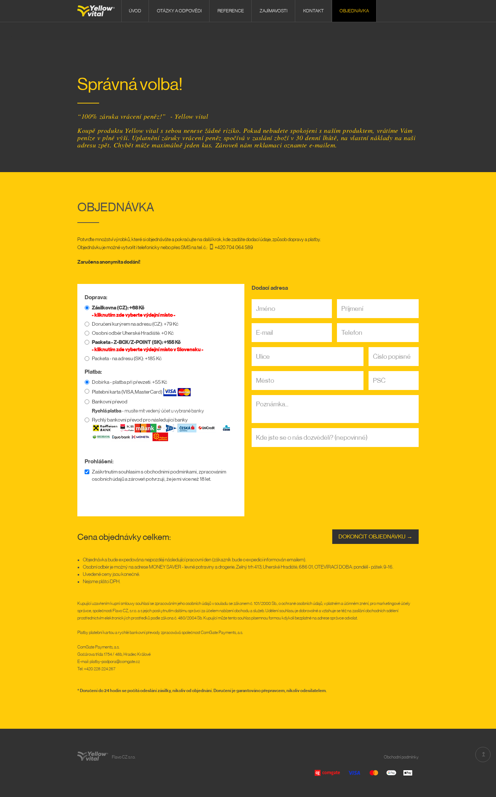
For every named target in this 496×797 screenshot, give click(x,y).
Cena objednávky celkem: (124, 537)
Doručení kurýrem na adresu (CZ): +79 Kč (135, 324)
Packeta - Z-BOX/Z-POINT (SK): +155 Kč (136, 342)
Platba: (93, 372)
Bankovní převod (109, 401)
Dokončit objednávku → (375, 537)
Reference (230, 10)
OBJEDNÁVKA (354, 10)
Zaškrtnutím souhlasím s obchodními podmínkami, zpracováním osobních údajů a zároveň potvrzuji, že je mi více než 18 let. (159, 475)
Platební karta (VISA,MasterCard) (127, 392)
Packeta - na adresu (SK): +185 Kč (127, 358)
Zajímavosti (274, 10)
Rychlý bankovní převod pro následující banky (140, 420)
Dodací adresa (270, 288)
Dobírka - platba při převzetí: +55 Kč (129, 382)
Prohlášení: (99, 461)
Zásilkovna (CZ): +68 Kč (118, 307)
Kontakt (313, 10)
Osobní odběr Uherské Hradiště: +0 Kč (133, 333)
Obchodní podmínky (401, 757)
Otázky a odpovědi (179, 10)
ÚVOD (135, 10)
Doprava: (96, 297)
